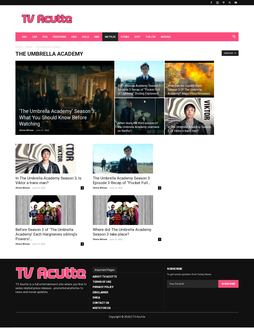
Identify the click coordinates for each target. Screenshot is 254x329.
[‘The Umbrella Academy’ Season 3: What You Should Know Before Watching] (64, 98)
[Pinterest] (223, 2)
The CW (150, 36)
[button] (234, 37)
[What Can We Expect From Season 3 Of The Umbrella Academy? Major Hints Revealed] (189, 79)
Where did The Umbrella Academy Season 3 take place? (122, 231)
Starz (125, 36)
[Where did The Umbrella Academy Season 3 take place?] (127, 210)
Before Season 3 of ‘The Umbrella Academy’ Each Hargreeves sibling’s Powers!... (46, 234)
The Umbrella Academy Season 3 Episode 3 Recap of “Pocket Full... (122, 180)
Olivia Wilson (26, 130)
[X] (229, 2)
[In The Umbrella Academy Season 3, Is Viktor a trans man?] (189, 116)
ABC (24, 36)
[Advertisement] (146, 18)
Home (18, 46)
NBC (97, 36)
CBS (34, 36)
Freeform (59, 36)
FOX (44, 36)
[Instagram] (217, 2)
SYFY (137, 36)
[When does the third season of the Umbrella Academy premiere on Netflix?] (139, 116)
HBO (74, 36)
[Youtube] (236, 2)
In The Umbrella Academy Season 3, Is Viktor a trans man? (48, 180)
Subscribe (228, 283)
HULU (85, 36)
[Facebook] (211, 2)
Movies (166, 36)
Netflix (110, 36)
